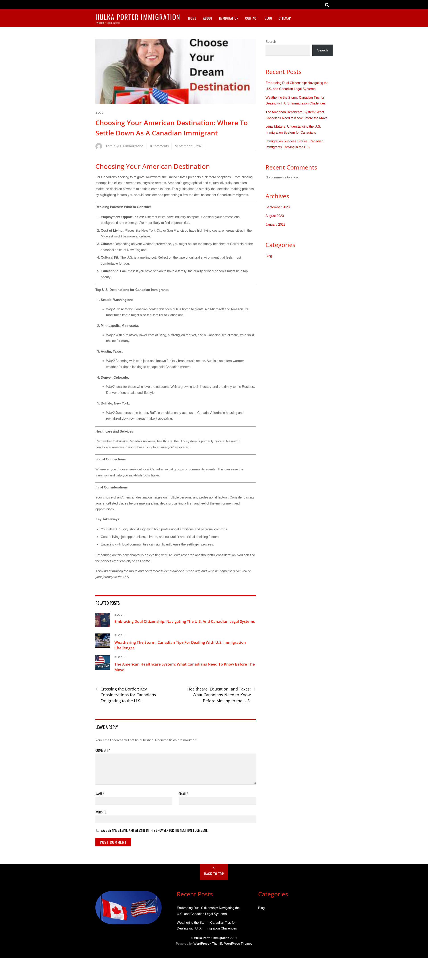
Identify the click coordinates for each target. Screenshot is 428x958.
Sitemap (285, 18)
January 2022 (275, 224)
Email (183, 793)
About (207, 18)
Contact (251, 18)
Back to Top (214, 873)
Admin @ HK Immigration (125, 146)
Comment (102, 750)
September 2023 (277, 207)
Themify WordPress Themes (232, 943)
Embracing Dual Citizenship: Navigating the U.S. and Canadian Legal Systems (184, 621)
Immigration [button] (229, 18)
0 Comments (159, 146)
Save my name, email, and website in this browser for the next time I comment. (154, 830)
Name (99, 793)
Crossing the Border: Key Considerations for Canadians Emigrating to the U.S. (125, 694)
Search (270, 41)
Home (192, 18)
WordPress (201, 943)
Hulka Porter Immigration (211, 938)
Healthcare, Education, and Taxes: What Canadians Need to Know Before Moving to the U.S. (221, 694)
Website (100, 811)
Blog (268, 18)
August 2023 (274, 216)
